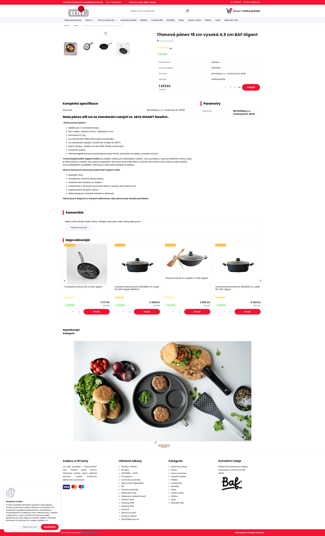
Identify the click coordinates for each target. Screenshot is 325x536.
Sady (218, 20)
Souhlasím (50, 526)
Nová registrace (253, 2)
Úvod (66, 25)
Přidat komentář (79, 227)
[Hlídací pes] (209, 41)
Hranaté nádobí (129, 20)
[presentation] (64, 281)
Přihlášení (237, 2)
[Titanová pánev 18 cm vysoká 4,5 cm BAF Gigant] (70, 49)
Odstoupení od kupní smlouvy (249, 532)
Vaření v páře (194, 20)
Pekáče (143, 20)
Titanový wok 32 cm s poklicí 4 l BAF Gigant (186, 278)
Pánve (88, 20)
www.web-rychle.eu (91, 532)
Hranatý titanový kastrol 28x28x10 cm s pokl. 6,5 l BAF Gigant (237, 288)
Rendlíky (171, 20)
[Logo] (78, 11)
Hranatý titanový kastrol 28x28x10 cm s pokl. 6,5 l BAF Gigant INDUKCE (137, 288)
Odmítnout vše (29, 527)
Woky (181, 20)
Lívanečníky (157, 20)
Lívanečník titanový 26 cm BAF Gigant (83, 287)
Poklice (208, 20)
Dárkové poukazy (73, 20)
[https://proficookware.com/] (164, 442)
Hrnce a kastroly (106, 20)
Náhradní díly (231, 20)
